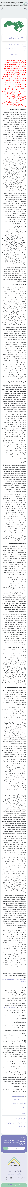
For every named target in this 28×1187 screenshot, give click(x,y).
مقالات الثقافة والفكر (16, 1096)
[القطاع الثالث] (14, 4)
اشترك (5, 1148)
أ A (16, 55)
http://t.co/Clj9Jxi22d (10, 1007)
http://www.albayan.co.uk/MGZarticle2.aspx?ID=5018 (13, 980)
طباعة (7, 49)
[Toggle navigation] (25, 13)
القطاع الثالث (10, 1174)
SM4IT (10, 1185)
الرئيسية (18, 1174)
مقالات (23, 1096)
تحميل (24, 50)
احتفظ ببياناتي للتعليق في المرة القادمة (14, 1123)
